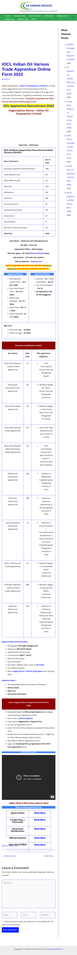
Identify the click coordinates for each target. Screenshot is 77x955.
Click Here (39, 813)
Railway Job (62, 16)
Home (8, 16)
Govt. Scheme (35, 16)
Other (34, 19)
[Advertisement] (28, 45)
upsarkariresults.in (55, 949)
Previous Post (9, 856)
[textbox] (31, 689)
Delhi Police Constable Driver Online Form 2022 (71, 147)
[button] (73, 17)
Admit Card (49, 16)
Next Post (50, 856)
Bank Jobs (10, 19)
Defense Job (23, 19)
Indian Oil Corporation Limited (32, 86)
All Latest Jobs (20, 16)
